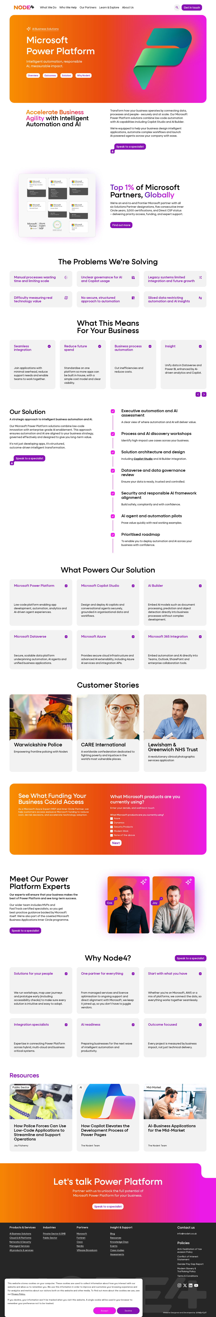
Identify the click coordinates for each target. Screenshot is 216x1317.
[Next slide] (204, 394)
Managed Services (20, 1246)
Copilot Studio (143, 459)
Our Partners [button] (88, 7)
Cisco (80, 1241)
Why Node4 (83, 75)
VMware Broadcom (87, 1250)
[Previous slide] (198, 394)
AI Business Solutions (45, 29)
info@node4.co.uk (187, 1233)
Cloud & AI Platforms (20, 1237)
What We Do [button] (48, 7)
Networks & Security (20, 1241)
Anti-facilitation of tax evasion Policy (189, 1250)
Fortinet (81, 1237)
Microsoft (82, 1233)
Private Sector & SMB (54, 1233)
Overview (33, 75)
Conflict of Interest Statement (187, 1258)
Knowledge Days (119, 1241)
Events (113, 1246)
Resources (115, 1237)
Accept (104, 1310)
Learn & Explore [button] (109, 7)
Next (116, 843)
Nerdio (80, 1246)
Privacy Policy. (18, 1294)
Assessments (117, 1254)
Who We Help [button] (68, 7)
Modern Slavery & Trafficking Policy (186, 1270)
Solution (66, 75)
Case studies (117, 1250)
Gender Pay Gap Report (190, 1264)
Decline (128, 1310)
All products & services (21, 1250)
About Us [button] (128, 7)
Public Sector (50, 1237)
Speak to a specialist (129, 147)
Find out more (121, 225)
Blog (112, 1233)
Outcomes (50, 75)
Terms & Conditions (187, 1276)
